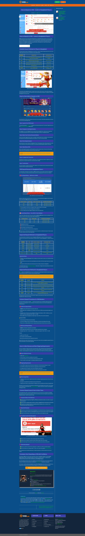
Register (33, 5)
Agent (42, 5)
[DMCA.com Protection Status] (21, 528)
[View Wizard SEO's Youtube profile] (28, 478)
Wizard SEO (32, 471)
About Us (52, 5)
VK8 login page (29, 125)
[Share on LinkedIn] (39, 489)
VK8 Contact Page (48, 448)
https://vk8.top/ (36, 479)
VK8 (31, 301)
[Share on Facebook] (33, 489)
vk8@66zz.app (59, 523)
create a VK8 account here (24, 126)
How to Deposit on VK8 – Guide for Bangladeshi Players (62, 18)
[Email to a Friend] (36, 489)
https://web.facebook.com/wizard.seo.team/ (40, 485)
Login (45, 5)
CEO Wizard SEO (23, 497)
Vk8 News (36, 492)
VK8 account (26, 355)
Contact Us (38, 5)
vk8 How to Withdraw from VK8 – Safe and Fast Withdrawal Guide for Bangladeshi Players (62, 13)
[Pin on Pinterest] (38, 489)
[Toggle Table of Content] (28, 46)
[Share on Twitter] (35, 489)
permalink (42, 492)
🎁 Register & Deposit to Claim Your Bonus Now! (36, 467)
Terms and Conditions (34, 386)
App (48, 5)
